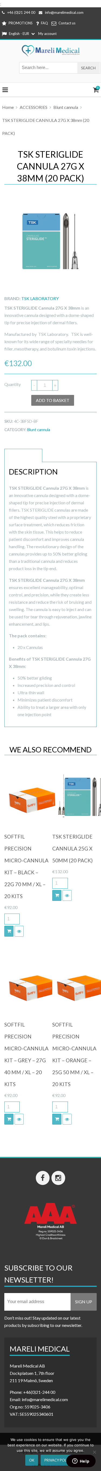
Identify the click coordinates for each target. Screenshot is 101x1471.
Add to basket (52, 400)
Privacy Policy (58, 1460)
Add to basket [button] (8, 931)
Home (8, 107)
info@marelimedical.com (64, 12)
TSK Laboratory (40, 298)
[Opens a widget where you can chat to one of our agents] (81, 1461)
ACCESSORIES (33, 107)
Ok (31, 1460)
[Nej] (94, 1452)
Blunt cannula (65, 107)
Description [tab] (23, 455)
